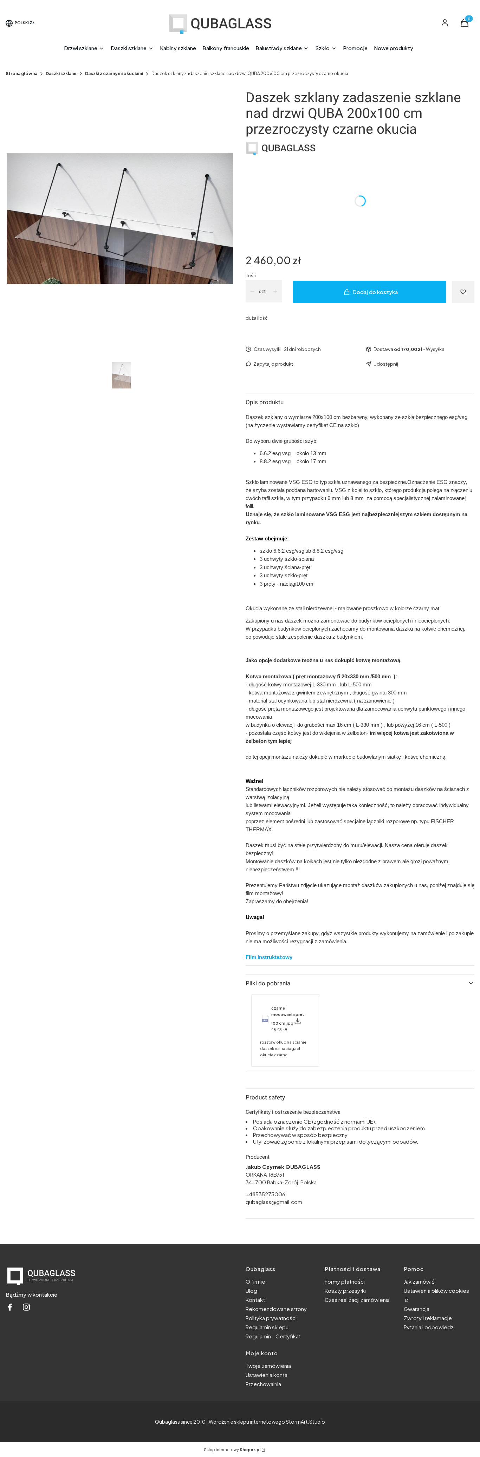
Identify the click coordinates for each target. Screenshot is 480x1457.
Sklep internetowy (232, 1449)
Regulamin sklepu (267, 1327)
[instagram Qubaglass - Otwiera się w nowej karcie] (26, 1309)
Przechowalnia (263, 1384)
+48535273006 (265, 1194)
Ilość (251, 275)
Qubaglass (167, 1421)
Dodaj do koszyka (375, 291)
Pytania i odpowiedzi (429, 1327)
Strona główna (21, 73)
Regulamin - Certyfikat (273, 1336)
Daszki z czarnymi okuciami (114, 73)
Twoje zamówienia (268, 1365)
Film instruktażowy (269, 957)
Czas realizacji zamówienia (357, 1299)
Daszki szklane (61, 73)
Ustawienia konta (266, 1374)
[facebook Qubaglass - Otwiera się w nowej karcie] (10, 1309)
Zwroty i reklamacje (428, 1318)
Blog (251, 1290)
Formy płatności (345, 1281)
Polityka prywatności (271, 1318)
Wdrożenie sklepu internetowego (247, 1421)
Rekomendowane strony (276, 1308)
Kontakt (255, 1299)
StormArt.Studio (305, 1421)
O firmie (255, 1281)
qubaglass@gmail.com (274, 1201)
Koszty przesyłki (345, 1290)
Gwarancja (416, 1308)
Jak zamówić (419, 1281)
